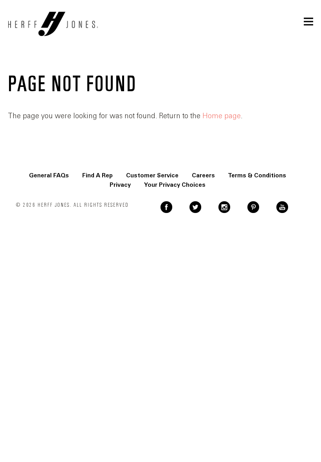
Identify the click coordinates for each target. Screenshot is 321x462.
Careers (203, 175)
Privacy (120, 185)
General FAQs (49, 175)
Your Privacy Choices (175, 185)
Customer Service (152, 175)
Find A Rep (97, 175)
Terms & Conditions (257, 175)
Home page (221, 116)
